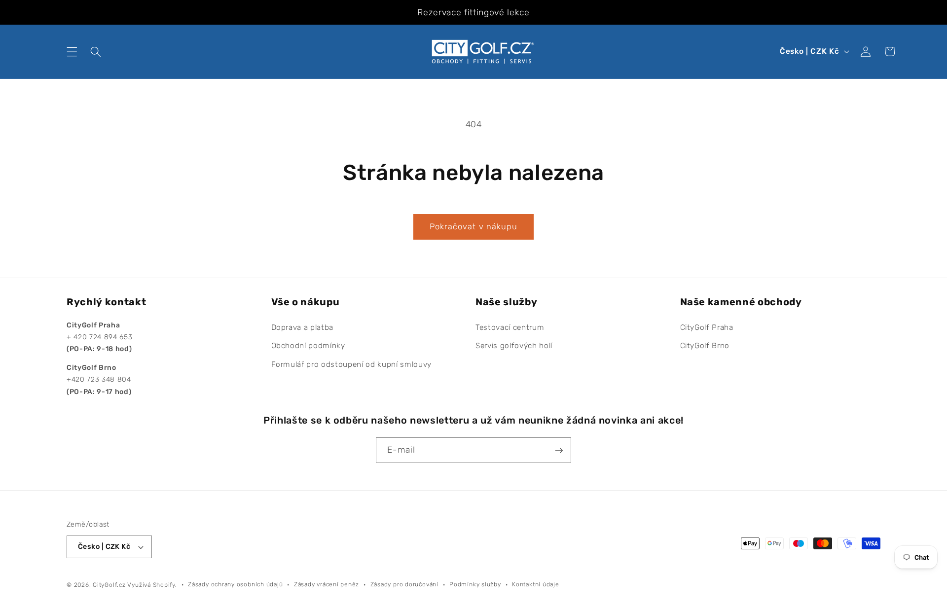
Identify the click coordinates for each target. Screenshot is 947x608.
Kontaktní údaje (535, 584)
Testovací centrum (509, 327)
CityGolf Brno (705, 346)
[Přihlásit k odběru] (559, 451)
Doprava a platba (302, 327)
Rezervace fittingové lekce (473, 12)
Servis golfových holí (513, 346)
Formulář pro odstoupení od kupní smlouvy (351, 364)
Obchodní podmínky (308, 346)
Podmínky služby (475, 584)
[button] (72, 51)
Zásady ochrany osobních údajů (235, 584)
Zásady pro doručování (404, 584)
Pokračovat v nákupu (474, 226)
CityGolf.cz (109, 584)
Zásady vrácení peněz (326, 584)
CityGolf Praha (706, 327)
